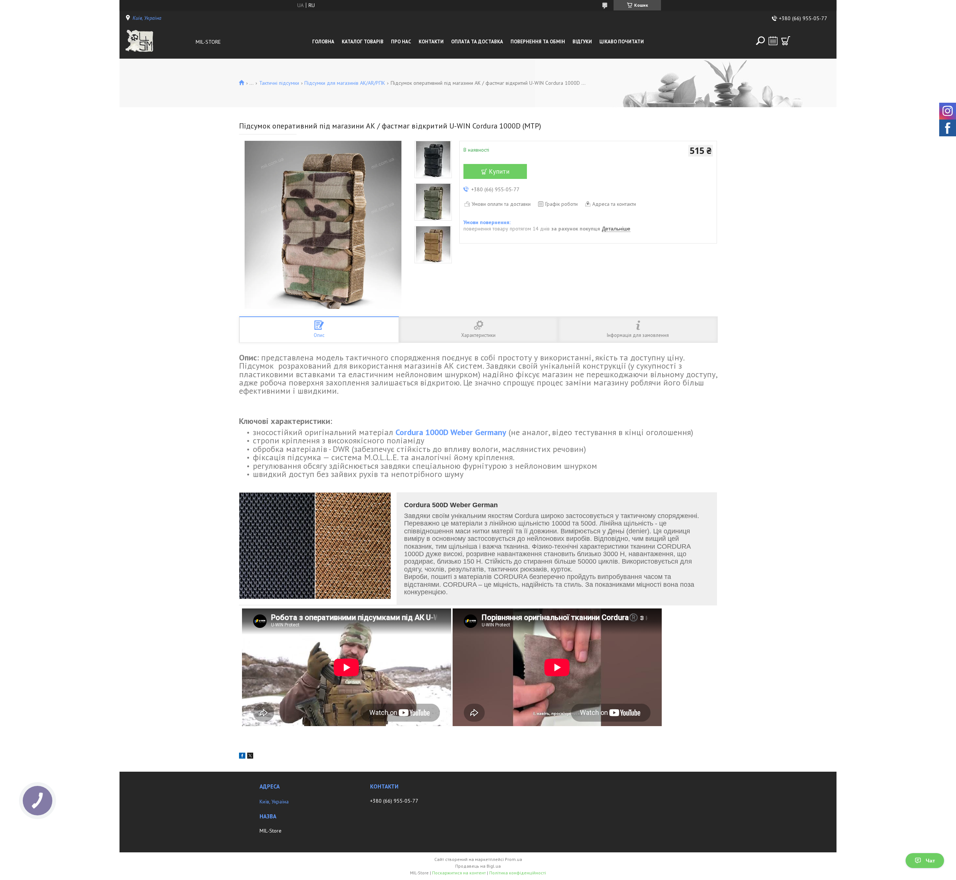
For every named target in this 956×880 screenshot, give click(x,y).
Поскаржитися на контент (459, 873)
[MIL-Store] (158, 42)
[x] (250, 756)
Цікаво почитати (621, 41)
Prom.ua (513, 859)
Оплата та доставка (477, 41)
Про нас (401, 41)
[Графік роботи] (773, 40)
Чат (930, 861)
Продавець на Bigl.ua (478, 866)
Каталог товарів (363, 41)
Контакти (431, 41)
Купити (499, 171)
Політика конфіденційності (517, 873)
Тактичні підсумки (279, 83)
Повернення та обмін (537, 41)
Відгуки (582, 41)
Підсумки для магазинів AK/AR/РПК (344, 83)
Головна (323, 41)
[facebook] (242, 756)
